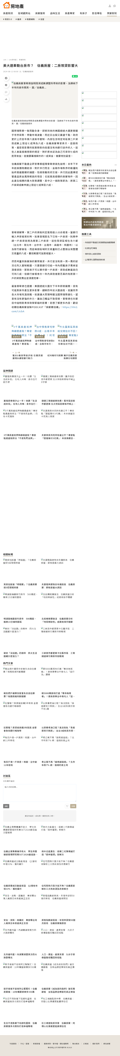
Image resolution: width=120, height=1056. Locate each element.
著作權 (55, 1043)
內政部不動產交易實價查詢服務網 (100, 242)
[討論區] (6, 92)
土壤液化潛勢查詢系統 (95, 259)
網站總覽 (106, 1043)
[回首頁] (13, 5)
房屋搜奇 (40, 13)
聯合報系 (75, 1043)
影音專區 (97, 13)
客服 (27, 1043)
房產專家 (70, 13)
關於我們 (95, 1043)
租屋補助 (31, 19)
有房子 (83, 13)
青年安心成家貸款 (93, 253)
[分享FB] (6, 78)
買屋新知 (112, 13)
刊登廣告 (13, 1043)
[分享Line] (6, 85)
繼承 (19, 19)
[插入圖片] (67, 806)
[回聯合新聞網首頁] (6, 5)
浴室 (42, 19)
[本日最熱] (116, 164)
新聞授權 (36, 1043)
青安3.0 (8, 19)
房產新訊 (8, 13)
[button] (114, 5)
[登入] (109, 6)
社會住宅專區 (91, 248)
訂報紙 (86, 1043)
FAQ (22, 1043)
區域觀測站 (24, 13)
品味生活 (55, 13)
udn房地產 (13, 59)
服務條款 (47, 1043)
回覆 (73, 806)
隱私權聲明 (64, 1043)
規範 (6, 806)
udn (4, 59)
